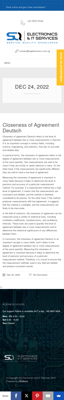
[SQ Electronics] (21, 354)
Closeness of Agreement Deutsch (31, 127)
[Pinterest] (37, 395)
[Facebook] (16, 395)
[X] (26, 395)
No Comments (40, 274)
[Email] (48, 395)
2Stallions (23, 381)
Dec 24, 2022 (13, 274)
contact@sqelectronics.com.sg (34, 51)
